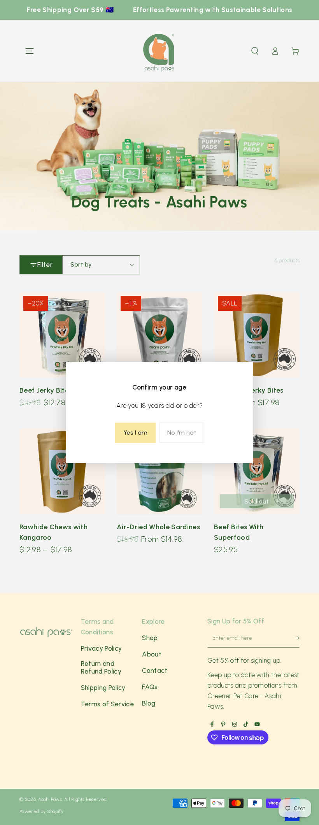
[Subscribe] (293, 640)
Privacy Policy (101, 648)
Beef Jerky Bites (45, 390)
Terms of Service (107, 704)
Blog (148, 703)
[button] (255, 51)
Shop (150, 638)
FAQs (150, 687)
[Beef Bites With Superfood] (257, 471)
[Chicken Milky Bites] (159, 334)
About (151, 654)
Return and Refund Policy (101, 667)
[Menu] (29, 51)
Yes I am (135, 432)
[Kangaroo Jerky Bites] (257, 334)
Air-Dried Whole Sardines (158, 527)
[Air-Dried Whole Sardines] (159, 471)
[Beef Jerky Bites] (62, 334)
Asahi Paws (50, 799)
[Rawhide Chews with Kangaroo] (62, 471)
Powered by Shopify (41, 811)
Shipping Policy (103, 688)
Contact (154, 670)
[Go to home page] (159, 51)
